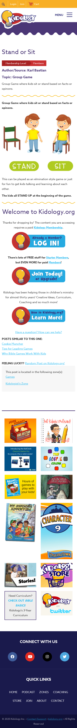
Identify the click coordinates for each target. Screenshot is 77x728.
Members (55, 262)
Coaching (60, 692)
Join (22, 4)
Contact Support (36, 718)
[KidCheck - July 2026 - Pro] (20, 459)
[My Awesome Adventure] (20, 523)
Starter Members (57, 257)
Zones (44, 692)
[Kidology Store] (57, 575)
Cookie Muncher (12, 344)
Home (13, 692)
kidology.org (55, 718)
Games (10, 377)
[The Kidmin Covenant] (57, 430)
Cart (36, 4)
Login (13, 4)
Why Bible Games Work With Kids (24, 354)
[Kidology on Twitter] (57, 603)
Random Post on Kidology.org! (45, 363)
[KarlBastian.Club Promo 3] (20, 430)
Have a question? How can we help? (38, 332)
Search (5, 4)
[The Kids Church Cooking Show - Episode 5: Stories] (20, 575)
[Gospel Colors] (57, 459)
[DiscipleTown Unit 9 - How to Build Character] (57, 531)
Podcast (28, 692)
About (42, 701)
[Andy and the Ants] (57, 487)
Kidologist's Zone (17, 384)
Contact (57, 701)
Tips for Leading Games (17, 349)
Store (17, 701)
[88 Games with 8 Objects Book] (20, 487)
